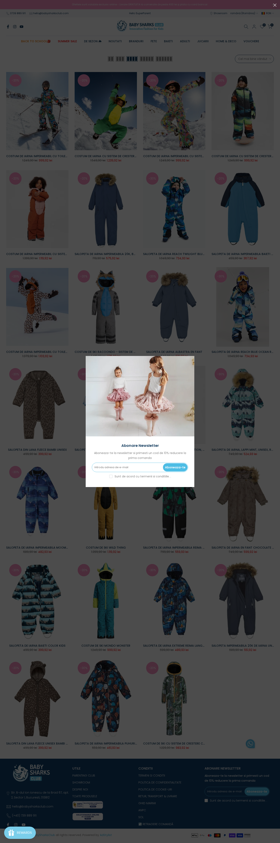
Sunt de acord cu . (143, 476)
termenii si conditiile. (155, 476)
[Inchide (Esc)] (275, 5)
